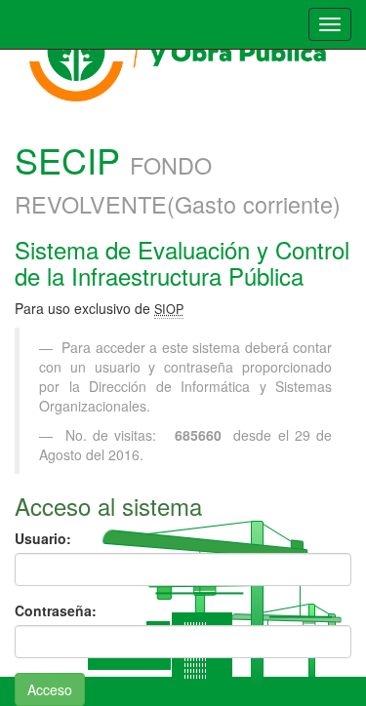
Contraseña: (56, 610)
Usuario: (43, 538)
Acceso (49, 689)
